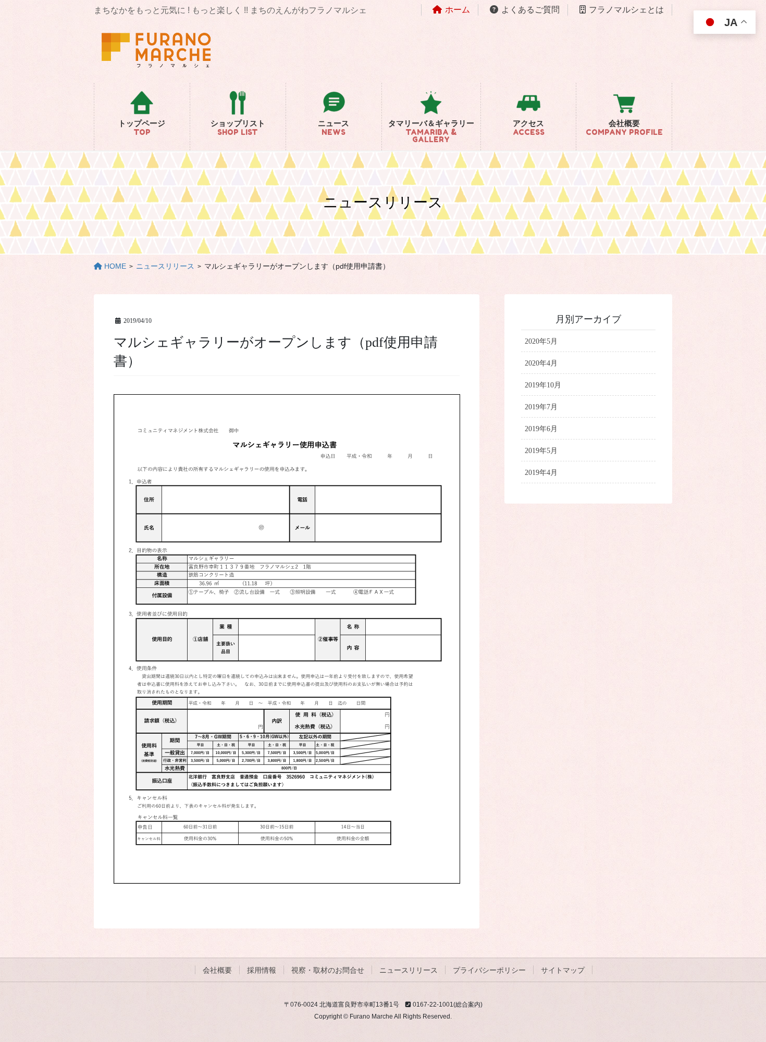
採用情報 (261, 970)
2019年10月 (543, 385)
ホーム (457, 9)
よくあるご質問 (530, 9)
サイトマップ (563, 970)
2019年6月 (541, 429)
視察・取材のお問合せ (327, 970)
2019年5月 (541, 451)
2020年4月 (541, 363)
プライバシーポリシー (489, 970)
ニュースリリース (408, 970)
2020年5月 (541, 341)
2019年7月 (541, 407)
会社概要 (217, 970)
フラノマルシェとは (626, 9)
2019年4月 (541, 472)
